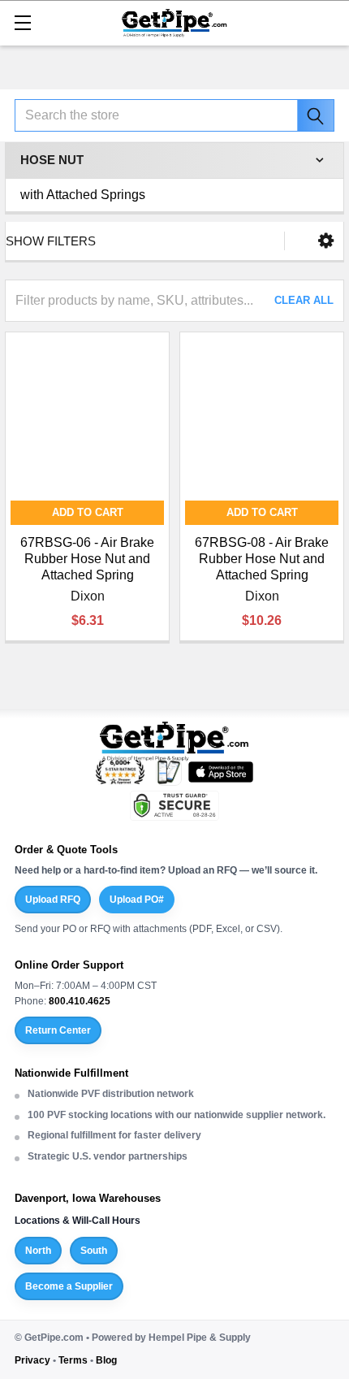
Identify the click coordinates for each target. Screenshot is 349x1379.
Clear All (304, 300)
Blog (106, 1360)
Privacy (32, 1360)
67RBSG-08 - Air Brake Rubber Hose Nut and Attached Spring (262, 559)
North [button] (38, 1250)
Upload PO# (137, 899)
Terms (73, 1360)
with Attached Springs (82, 195)
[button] (325, 241)
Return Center (58, 1030)
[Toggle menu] (22, 22)
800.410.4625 (79, 1001)
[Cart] (328, 21)
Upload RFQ (52, 899)
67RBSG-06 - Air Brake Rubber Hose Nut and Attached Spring (87, 559)
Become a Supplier (69, 1286)
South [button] (93, 1250)
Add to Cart (87, 512)
